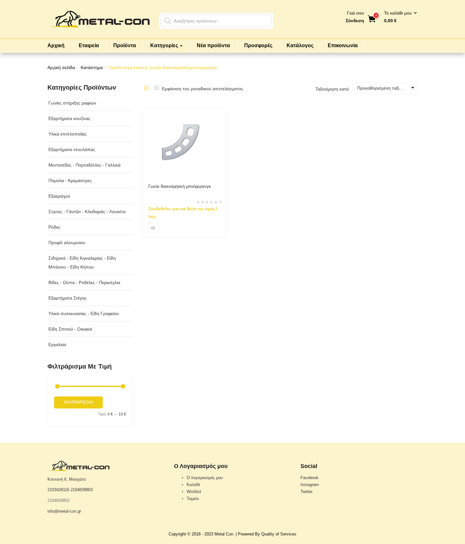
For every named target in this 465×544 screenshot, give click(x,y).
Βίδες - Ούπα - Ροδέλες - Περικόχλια (84, 282)
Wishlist (194, 491)
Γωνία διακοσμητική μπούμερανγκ (179, 186)
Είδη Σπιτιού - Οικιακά (70, 329)
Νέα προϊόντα (213, 45)
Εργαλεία (57, 344)
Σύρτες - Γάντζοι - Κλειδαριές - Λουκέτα (87, 211)
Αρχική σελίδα (61, 67)
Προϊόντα (124, 45)
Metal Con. (224, 534)
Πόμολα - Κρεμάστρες (70, 180)
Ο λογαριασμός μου (205, 477)
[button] (398, 17)
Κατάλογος (300, 45)
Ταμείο (193, 498)
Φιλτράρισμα (78, 402)
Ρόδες (54, 227)
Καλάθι (193, 484)
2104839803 (82, 489)
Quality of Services (278, 534)
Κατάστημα (92, 67)
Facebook (310, 477)
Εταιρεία (89, 45)
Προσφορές (258, 45)
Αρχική (56, 45)
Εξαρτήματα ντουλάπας (71, 149)
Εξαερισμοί (59, 196)
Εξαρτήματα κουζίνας (69, 118)
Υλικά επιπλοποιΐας (67, 133)
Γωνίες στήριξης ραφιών (72, 102)
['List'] (156, 88)
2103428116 (58, 489)
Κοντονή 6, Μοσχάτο (66, 479)
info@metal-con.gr (64, 511)
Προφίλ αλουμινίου (66, 242)
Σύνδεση (355, 20)
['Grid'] (146, 88)
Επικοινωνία (343, 45)
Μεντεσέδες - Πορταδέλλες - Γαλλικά (84, 165)
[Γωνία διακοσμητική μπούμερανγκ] (185, 112)
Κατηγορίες (164, 45)
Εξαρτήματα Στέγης (67, 297)
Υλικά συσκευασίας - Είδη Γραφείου (83, 313)
